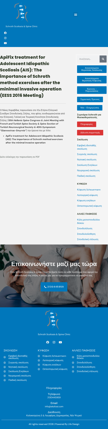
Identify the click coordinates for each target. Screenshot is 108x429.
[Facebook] (5, 32)
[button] (75, 14)
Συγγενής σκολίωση (87, 154)
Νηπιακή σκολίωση (86, 159)
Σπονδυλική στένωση (87, 239)
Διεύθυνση (54, 412)
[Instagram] (5, 38)
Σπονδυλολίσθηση (86, 233)
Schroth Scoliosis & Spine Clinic (22, 26)
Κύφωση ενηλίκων (86, 200)
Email (54, 403)
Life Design (73, 424)
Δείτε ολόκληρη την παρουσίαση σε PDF (20, 156)
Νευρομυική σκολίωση (88, 170)
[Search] (103, 59)
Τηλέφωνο (54, 394)
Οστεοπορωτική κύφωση (89, 205)
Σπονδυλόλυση (84, 228)
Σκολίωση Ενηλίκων (87, 165)
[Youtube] (5, 43)
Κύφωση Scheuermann (89, 189)
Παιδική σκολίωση (86, 175)
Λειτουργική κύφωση (87, 195)
